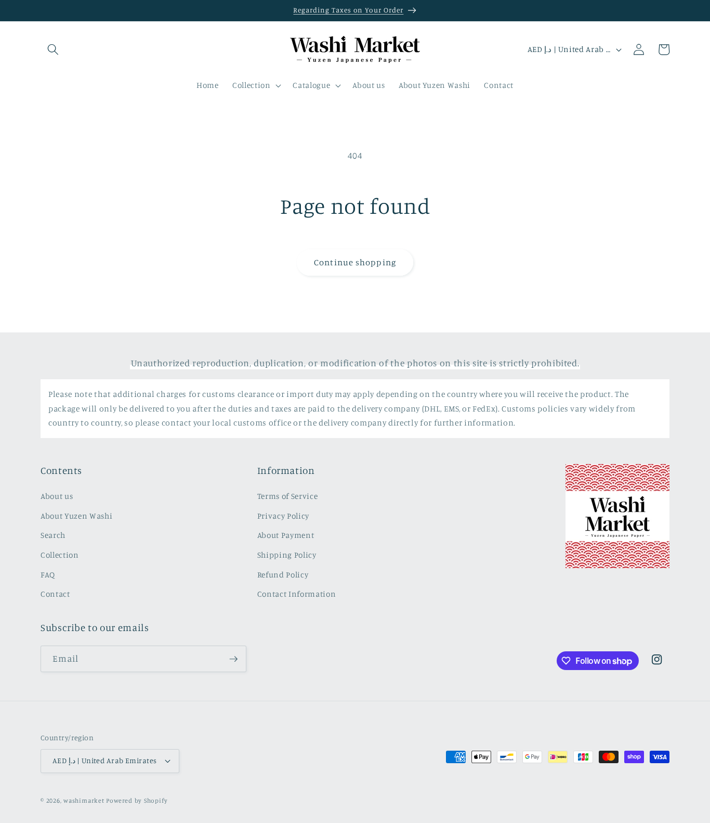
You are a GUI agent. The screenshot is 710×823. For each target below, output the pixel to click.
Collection (60, 555)
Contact (55, 594)
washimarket (83, 800)
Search (53, 535)
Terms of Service (287, 496)
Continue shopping (355, 262)
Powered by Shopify (136, 800)
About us (57, 496)
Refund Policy (283, 575)
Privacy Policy (283, 516)
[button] (53, 49)
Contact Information (296, 594)
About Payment (285, 535)
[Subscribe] (233, 659)
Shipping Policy (287, 555)
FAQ (48, 575)
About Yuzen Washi (76, 516)
